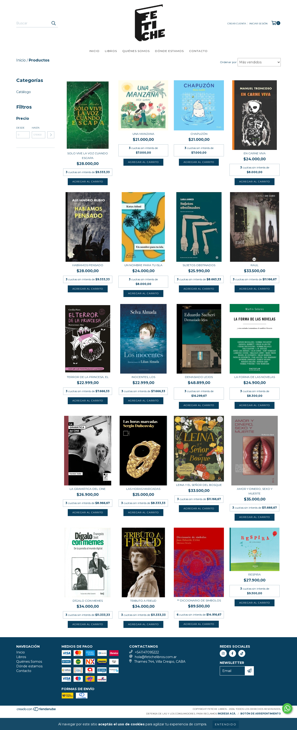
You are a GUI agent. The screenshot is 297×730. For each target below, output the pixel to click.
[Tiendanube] (36, 710)
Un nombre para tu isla (143, 265)
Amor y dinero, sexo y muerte (254, 491)
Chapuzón (198, 134)
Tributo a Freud (143, 600)
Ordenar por (228, 62)
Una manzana (143, 134)
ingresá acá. (227, 713)
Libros (111, 51)
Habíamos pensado (87, 265)
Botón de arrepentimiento (260, 713)
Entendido (225, 724)
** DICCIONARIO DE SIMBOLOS (199, 600)
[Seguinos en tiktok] (241, 653)
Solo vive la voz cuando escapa (87, 156)
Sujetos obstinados (199, 265)
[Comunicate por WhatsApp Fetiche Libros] (287, 708)
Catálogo (23, 92)
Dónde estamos (169, 51)
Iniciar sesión (258, 23)
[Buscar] (53, 23)
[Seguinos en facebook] (232, 653)
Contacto (198, 51)
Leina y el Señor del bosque (199, 485)
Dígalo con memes (88, 600)
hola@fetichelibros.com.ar (156, 657)
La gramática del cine (88, 489)
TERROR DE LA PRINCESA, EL (88, 377)
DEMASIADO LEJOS (199, 377)
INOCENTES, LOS (143, 377)
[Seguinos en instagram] (223, 653)
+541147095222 (147, 652)
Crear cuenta (236, 23)
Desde (20, 127)
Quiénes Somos (136, 51)
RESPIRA (254, 574)
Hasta (35, 127)
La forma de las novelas (254, 377)
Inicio (94, 51)
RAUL (254, 265)
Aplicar (50, 134)
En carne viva (255, 153)
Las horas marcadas (143, 489)
